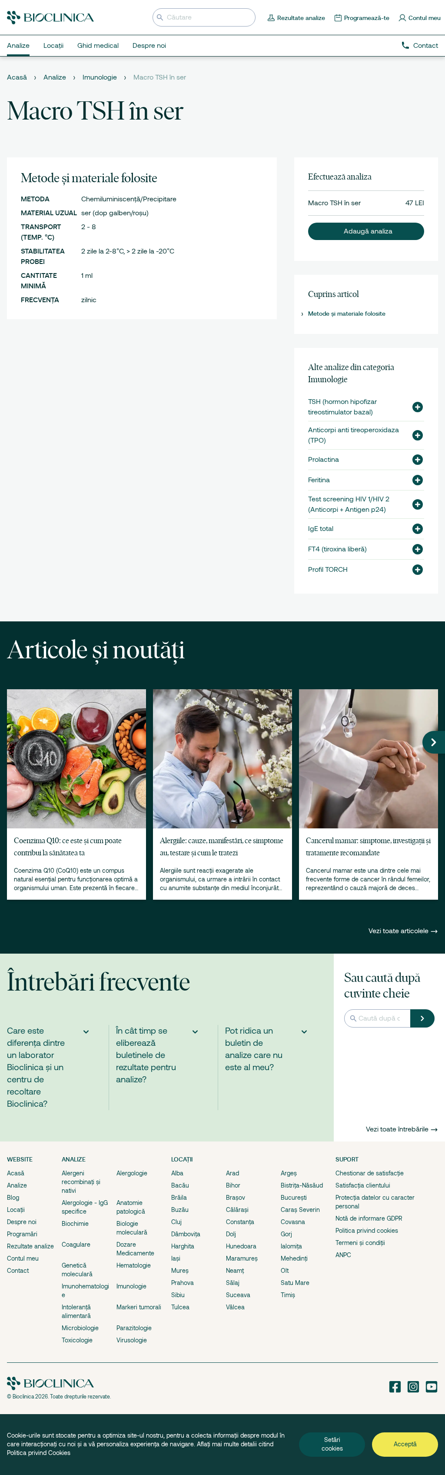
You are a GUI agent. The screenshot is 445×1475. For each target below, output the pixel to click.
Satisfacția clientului (362, 1185)
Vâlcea (235, 1307)
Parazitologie (134, 1328)
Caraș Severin (300, 1209)
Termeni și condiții (360, 1242)
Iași (175, 1258)
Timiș (288, 1294)
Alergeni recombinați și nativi (81, 1182)
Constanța (240, 1221)
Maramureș (242, 1258)
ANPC (343, 1254)
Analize (54, 77)
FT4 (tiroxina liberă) (337, 549)
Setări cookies (332, 1444)
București (294, 1197)
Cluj (176, 1221)
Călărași (237, 1209)
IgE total (320, 529)
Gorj (286, 1234)
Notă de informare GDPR (368, 1218)
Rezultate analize (30, 1246)
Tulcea (180, 1307)
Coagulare (76, 1244)
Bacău (180, 1185)
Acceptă (405, 1444)
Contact (425, 46)
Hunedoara (241, 1246)
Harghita (182, 1246)
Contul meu (23, 1258)
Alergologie (131, 1173)
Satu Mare (295, 1282)
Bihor (233, 1185)
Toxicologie (77, 1340)
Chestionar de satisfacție (369, 1173)
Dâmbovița (185, 1234)
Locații (16, 1209)
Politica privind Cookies (38, 1452)
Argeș (289, 1173)
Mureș (180, 1270)
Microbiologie (80, 1328)
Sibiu (178, 1294)
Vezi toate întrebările (397, 1129)
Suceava (238, 1294)
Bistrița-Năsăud (302, 1185)
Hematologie (133, 1265)
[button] (366, 231)
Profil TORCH (328, 570)
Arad (232, 1173)
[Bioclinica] (50, 17)
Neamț (235, 1270)
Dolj (231, 1234)
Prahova (182, 1282)
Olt (285, 1270)
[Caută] (422, 1018)
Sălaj (232, 1282)
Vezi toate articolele (399, 931)
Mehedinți (294, 1258)
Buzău (180, 1209)
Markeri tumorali (138, 1307)
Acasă (17, 77)
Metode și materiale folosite (346, 313)
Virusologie (131, 1340)
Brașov (235, 1197)
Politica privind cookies (366, 1230)
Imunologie (100, 77)
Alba (177, 1173)
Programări (22, 1234)
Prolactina (323, 460)
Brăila (179, 1197)
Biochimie (75, 1223)
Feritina (319, 480)
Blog (13, 1197)
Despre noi (22, 1221)
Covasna (293, 1221)
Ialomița (291, 1246)
